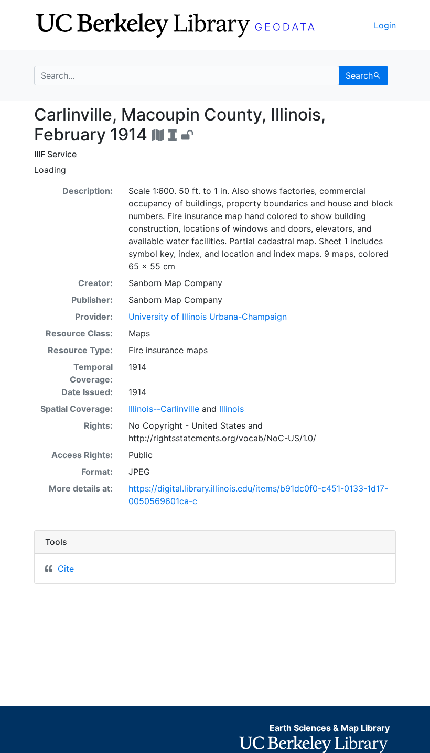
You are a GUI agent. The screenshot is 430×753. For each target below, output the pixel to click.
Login (385, 25)
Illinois (231, 408)
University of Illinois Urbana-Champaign (207, 316)
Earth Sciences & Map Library (330, 728)
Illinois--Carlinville (163, 408)
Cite (66, 568)
